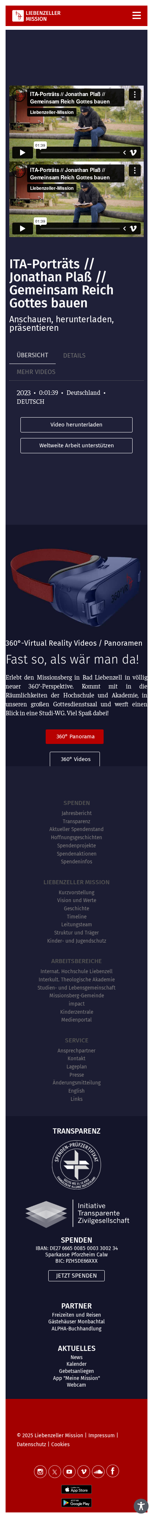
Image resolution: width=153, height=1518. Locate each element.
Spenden (77, 803)
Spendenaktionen (77, 854)
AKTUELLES (76, 1348)
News (76, 1357)
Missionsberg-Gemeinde (76, 996)
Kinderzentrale (76, 1012)
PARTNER (76, 1305)
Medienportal (76, 1020)
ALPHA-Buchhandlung (76, 1329)
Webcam (76, 1385)
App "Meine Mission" (76, 1378)
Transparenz (76, 821)
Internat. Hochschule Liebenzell (76, 971)
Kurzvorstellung (76, 892)
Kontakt (76, 1058)
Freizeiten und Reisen (76, 1315)
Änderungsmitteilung (77, 1083)
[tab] (32, 355)
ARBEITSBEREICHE (76, 961)
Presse (76, 1075)
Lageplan (76, 1067)
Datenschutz (31, 1444)
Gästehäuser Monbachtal (76, 1322)
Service (76, 1040)
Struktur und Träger (76, 933)
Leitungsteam (76, 924)
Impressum (101, 1435)
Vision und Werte (76, 900)
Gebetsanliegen (76, 1371)
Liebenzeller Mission (76, 882)
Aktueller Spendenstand (76, 829)
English (76, 1091)
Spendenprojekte (76, 846)
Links (76, 1099)
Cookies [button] (60, 1444)
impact (77, 1004)
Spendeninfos (76, 862)
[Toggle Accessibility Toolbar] (141, 1506)
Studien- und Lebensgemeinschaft (76, 988)
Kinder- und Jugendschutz (76, 941)
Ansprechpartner (76, 1051)
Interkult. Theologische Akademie (77, 980)
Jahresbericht (77, 813)
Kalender (76, 1364)
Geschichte (76, 908)
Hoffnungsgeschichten (76, 837)
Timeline (77, 917)
